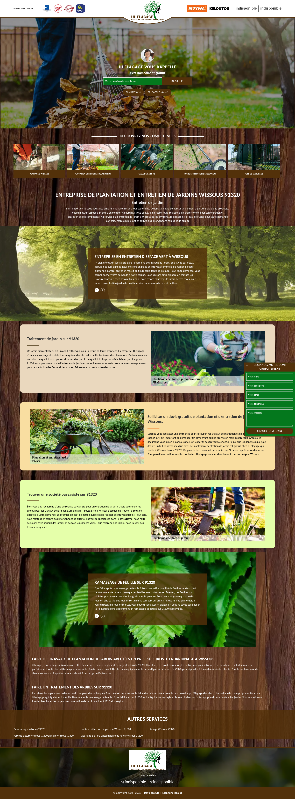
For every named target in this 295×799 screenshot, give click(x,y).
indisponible (246, 8)
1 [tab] (96, 290)
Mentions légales (172, 793)
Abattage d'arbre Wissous (95, 736)
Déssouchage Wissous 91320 (29, 729)
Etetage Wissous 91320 (161, 729)
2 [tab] (102, 290)
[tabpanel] (147, 271)
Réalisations (133, 92)
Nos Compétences (23, 8)
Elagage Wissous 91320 (61, 736)
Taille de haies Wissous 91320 (126, 736)
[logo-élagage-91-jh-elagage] (147, 759)
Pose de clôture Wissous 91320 (30, 736)
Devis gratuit (151, 793)
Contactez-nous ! (158, 92)
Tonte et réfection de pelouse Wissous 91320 (106, 729)
